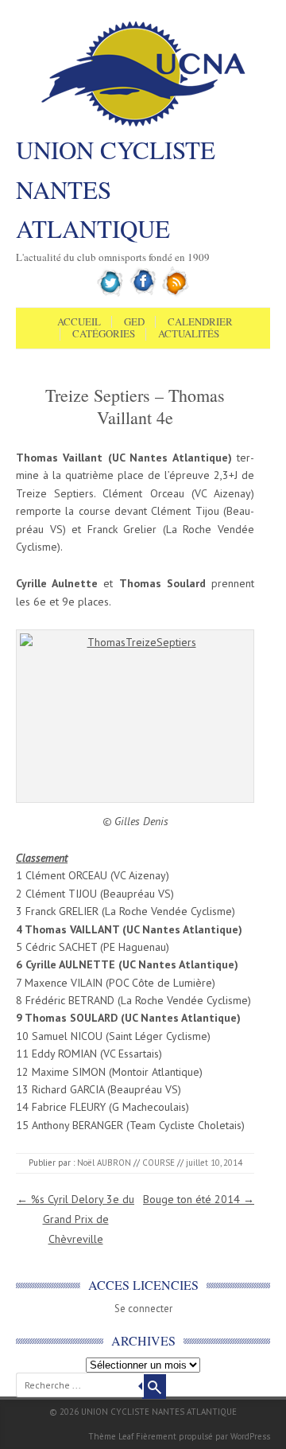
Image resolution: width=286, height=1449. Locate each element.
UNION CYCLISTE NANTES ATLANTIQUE (115, 189)
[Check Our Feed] (176, 293)
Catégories (103, 334)
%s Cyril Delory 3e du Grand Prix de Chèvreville (75, 1219)
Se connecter (143, 1308)
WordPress (250, 1436)
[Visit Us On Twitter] (111, 293)
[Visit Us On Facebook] (143, 293)
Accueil (79, 322)
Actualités (188, 334)
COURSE (158, 1162)
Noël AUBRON (104, 1162)
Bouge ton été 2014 (198, 1199)
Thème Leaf (110, 1436)
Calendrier (200, 322)
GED (134, 322)
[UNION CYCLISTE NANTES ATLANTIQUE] (143, 125)
